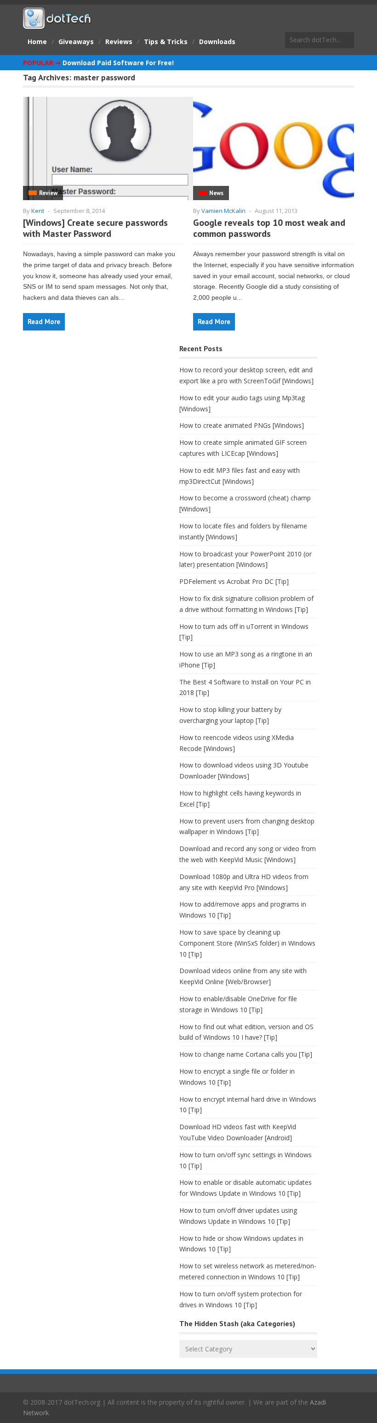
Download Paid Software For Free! (118, 62)
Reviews (118, 41)
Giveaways (76, 41)
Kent (37, 211)
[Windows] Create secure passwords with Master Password (95, 228)
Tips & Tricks (166, 41)
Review (48, 193)
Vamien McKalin (223, 211)
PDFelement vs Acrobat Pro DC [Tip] (234, 581)
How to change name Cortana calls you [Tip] (245, 1054)
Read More (44, 321)
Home (37, 41)
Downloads (217, 41)
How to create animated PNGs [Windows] (241, 425)
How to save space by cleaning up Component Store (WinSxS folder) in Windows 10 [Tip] (247, 943)
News (216, 193)
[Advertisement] (92, 414)
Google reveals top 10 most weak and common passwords (269, 228)
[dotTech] (57, 24)
